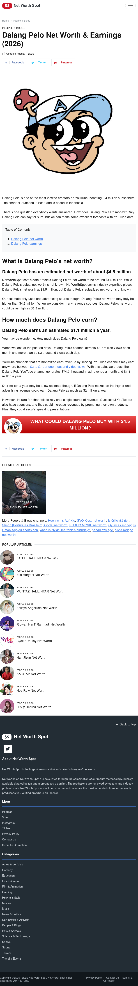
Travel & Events (12, 958)
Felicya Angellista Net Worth (37, 607)
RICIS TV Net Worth (24, 507)
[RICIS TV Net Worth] (24, 492)
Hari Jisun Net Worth (31, 657)
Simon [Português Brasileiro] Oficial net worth (35, 525)
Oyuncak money (120, 525)
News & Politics (11, 914)
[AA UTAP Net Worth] (7, 672)
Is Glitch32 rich (118, 520)
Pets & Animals (11, 931)
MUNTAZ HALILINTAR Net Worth (40, 591)
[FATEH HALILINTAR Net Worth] (7, 557)
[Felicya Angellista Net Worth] (7, 606)
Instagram (8, 823)
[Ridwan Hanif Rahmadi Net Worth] (7, 623)
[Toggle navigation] (130, 5)
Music (6, 908)
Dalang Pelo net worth (27, 238)
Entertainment (11, 881)
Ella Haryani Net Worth (33, 574)
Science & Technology (16, 936)
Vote (5, 817)
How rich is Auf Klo (61, 520)
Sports (6, 947)
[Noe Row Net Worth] (7, 689)
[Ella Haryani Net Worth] (7, 573)
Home (5, 20)
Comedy (7, 870)
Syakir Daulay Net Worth (34, 640)
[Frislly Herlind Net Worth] (7, 705)
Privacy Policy (10, 834)
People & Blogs (21, 20)
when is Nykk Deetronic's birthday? (65, 530)
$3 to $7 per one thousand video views (58, 366)
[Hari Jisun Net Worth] (7, 656)
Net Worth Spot (26, 5)
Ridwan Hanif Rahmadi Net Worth (41, 624)
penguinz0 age (102, 530)
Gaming (7, 892)
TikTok (6, 828)
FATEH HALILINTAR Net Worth (39, 558)
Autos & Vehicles (12, 864)
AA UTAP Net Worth (31, 674)
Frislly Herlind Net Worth (34, 707)
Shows (6, 942)
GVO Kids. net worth (91, 520)
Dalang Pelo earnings (26, 243)
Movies (6, 903)
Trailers (6, 953)
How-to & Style (11, 897)
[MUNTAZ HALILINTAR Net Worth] (7, 590)
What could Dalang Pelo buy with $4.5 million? (80, 424)
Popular (7, 811)
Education (8, 875)
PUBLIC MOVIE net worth (88, 525)
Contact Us (9, 839)
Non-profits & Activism (15, 919)
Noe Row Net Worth (31, 690)
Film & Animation (12, 886)
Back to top (127, 724)
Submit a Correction (14, 845)
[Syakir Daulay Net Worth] (7, 639)
